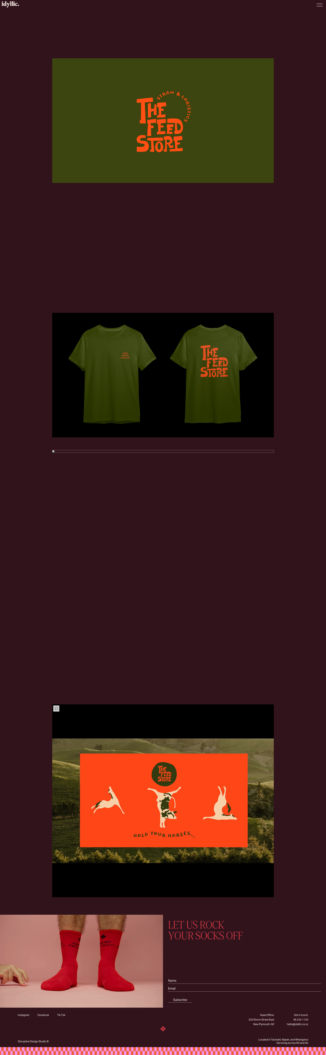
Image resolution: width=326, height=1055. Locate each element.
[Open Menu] (320, 5)
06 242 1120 (300, 1019)
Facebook (43, 1015)
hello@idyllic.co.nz (297, 1024)
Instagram (23, 1015)
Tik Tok (61, 1015)
